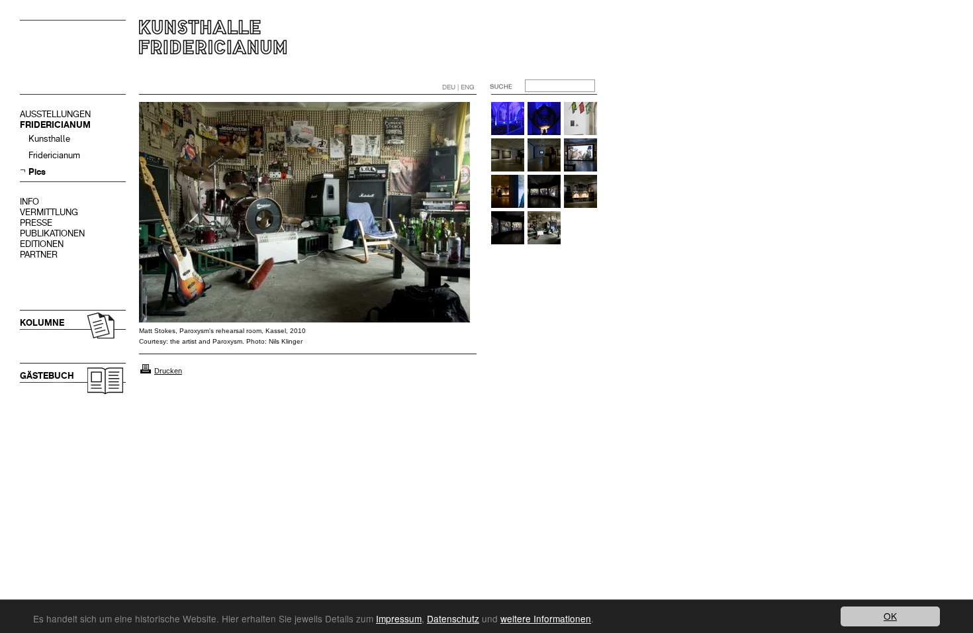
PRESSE (36, 223)
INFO (29, 202)
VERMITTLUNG (49, 212)
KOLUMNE (42, 323)
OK (890, 615)
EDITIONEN (42, 244)
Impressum (399, 618)
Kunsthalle (49, 139)
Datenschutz (453, 618)
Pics (37, 172)
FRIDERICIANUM (55, 125)
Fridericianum (54, 155)
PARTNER (39, 255)
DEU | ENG (458, 87)
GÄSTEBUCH (47, 376)
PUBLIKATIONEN (52, 233)
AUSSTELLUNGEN (55, 114)
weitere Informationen (545, 618)
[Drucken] (145, 371)
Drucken (168, 371)
